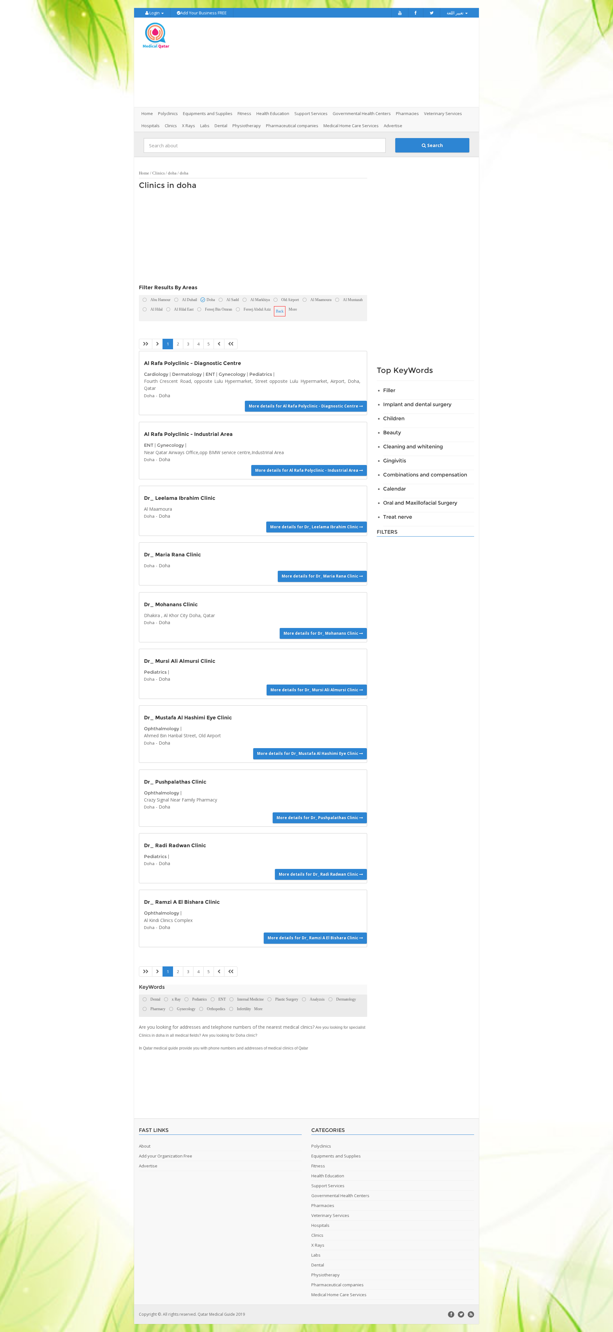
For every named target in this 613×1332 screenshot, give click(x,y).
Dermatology (187, 374)
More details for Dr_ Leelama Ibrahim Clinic (314, 527)
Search (434, 145)
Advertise (393, 125)
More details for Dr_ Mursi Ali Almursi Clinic (314, 690)
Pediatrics (260, 374)
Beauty (392, 433)
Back (280, 311)
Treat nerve (397, 517)
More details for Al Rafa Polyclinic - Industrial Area (307, 470)
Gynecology (232, 374)
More (293, 309)
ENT (210, 374)
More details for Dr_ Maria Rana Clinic (320, 576)
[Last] (231, 344)
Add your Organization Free (165, 1156)
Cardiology (156, 374)
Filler (389, 390)
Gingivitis (394, 461)
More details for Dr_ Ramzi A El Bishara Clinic (313, 938)
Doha (149, 396)
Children (394, 418)
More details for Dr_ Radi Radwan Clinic (319, 874)
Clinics (158, 173)
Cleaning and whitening (413, 447)
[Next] (219, 344)
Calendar (394, 489)
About (144, 1146)
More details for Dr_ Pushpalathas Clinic (317, 817)
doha (172, 173)
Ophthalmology (161, 729)
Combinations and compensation (425, 475)
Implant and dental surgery (417, 404)
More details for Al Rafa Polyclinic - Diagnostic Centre (304, 406)
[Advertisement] (342, 62)
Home (147, 113)
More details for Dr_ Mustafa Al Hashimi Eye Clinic (308, 753)
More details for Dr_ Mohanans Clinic (321, 633)
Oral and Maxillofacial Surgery (420, 503)
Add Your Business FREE (203, 13)
